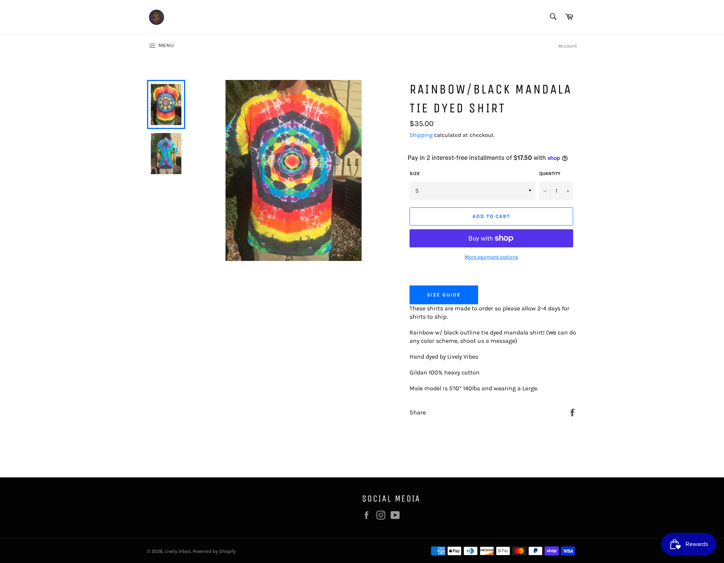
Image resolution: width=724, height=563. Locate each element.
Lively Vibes (178, 551)
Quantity (549, 173)
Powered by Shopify (214, 551)
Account (567, 46)
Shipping (421, 135)
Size (415, 173)
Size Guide (444, 295)
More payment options (491, 257)
